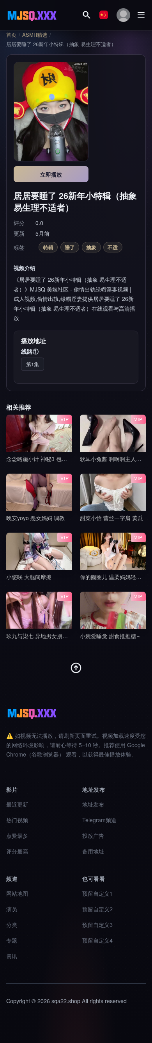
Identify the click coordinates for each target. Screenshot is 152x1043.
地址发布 (93, 804)
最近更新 (17, 804)
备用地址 (93, 851)
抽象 (91, 247)
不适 (113, 247)
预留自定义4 (97, 940)
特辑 (48, 247)
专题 (11, 940)
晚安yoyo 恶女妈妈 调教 (35, 518)
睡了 (70, 247)
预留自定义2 (97, 909)
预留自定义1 (97, 893)
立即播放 (51, 174)
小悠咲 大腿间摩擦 (28, 577)
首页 (11, 34)
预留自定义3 (97, 924)
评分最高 (17, 851)
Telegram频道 (99, 820)
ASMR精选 (34, 34)
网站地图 (17, 893)
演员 (11, 909)
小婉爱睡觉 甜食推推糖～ (110, 636)
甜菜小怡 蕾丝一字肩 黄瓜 (111, 518)
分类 (11, 924)
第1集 (32, 364)
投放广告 (93, 835)
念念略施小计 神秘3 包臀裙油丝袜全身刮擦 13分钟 (67, 459)
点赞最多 (17, 835)
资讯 (11, 956)
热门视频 (17, 820)
